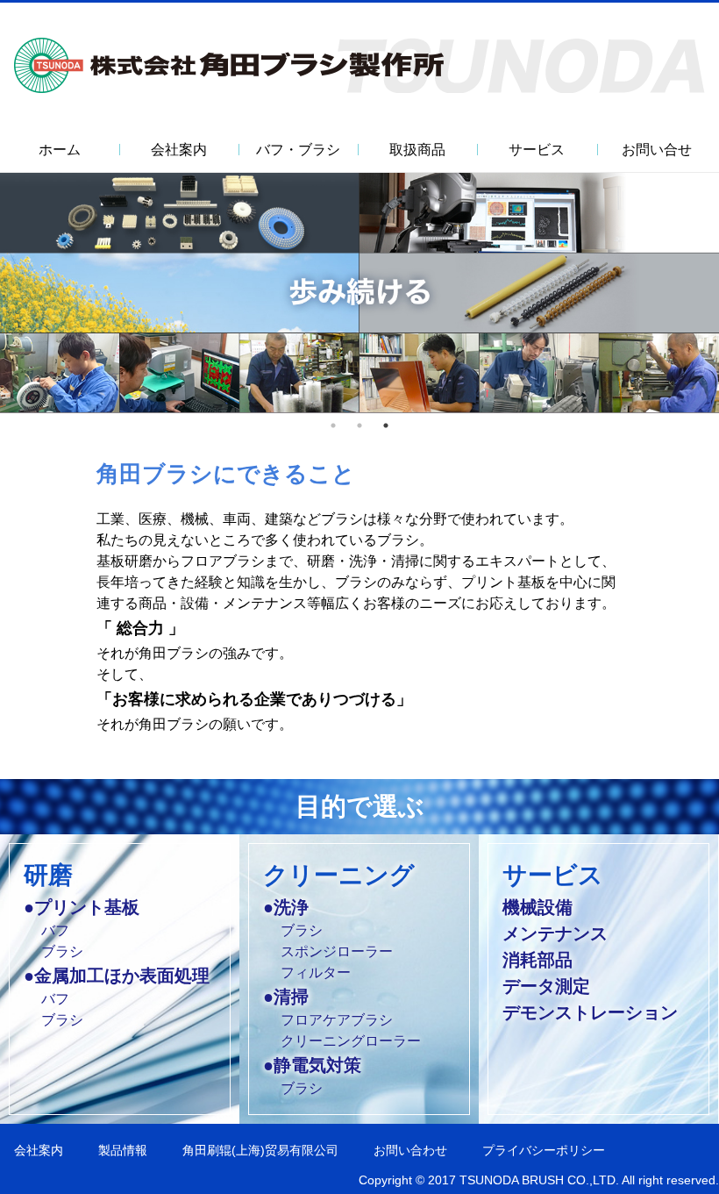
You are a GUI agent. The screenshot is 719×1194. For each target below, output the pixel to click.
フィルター (316, 972)
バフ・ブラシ (298, 149)
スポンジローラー (337, 951)
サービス (537, 149)
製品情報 (122, 1150)
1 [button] (333, 425)
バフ (55, 930)
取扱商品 (417, 149)
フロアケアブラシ (337, 1019)
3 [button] (386, 425)
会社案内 (38, 1150)
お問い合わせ (410, 1150)
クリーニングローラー (351, 1040)
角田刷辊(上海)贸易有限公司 (260, 1150)
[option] (359, 292)
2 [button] (359, 425)
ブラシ (62, 951)
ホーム (60, 149)
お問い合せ (657, 149)
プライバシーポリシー (543, 1150)
